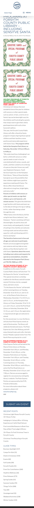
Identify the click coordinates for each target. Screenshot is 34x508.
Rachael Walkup (9, 35)
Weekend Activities (10, 497)
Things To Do (7, 486)
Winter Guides (8, 500)
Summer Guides (8, 483)
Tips (4, 490)
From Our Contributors (11, 469)
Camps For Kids (8, 452)
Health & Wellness (9, 473)
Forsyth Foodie (8, 466)
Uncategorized (8, 493)
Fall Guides (7, 462)
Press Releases (26, 35)
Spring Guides (8, 479)
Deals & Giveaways (9, 456)
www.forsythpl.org (9, 392)
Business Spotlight (9, 449)
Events (5, 459)
